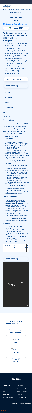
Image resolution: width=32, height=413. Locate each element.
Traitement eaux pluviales (16, 9)
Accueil (4, 9)
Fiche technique (11, 86)
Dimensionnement (11, 103)
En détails (8, 98)
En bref (7, 93)
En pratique (8, 107)
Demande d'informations (13, 79)
